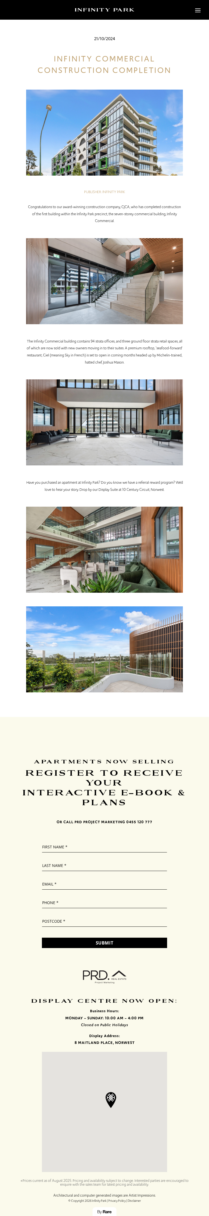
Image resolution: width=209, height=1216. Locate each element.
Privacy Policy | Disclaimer (124, 1201)
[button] (110, 1100)
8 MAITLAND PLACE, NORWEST (105, 1042)
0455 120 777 (139, 822)
